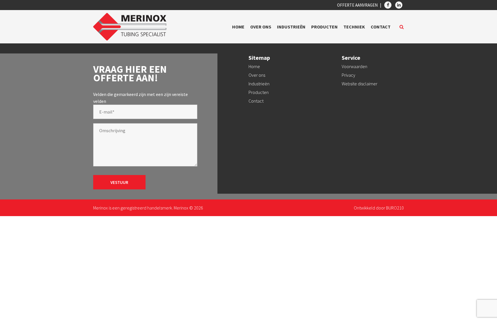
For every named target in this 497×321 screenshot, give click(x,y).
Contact (381, 27)
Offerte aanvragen (357, 5)
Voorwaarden (354, 66)
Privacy (348, 75)
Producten (324, 27)
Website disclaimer (359, 84)
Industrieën (291, 27)
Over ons (260, 27)
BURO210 (395, 208)
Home (238, 27)
